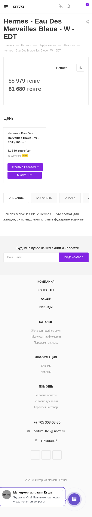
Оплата (70, 198)
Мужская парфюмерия (46, 336)
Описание (16, 198)
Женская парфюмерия (46, 330)
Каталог (46, 322)
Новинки (46, 371)
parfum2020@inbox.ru (49, 431)
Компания (46, 281)
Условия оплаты (46, 395)
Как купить (44, 198)
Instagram (46, 455)
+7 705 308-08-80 (47, 422)
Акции (46, 298)
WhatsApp (57, 455)
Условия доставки (46, 401)
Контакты (46, 290)
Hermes (61, 68)
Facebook (35, 455)
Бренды (46, 307)
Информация (46, 357)
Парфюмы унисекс (46, 342)
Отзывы (46, 365)
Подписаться (74, 257)
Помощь (46, 386)
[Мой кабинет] (77, 7)
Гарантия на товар (46, 407)
